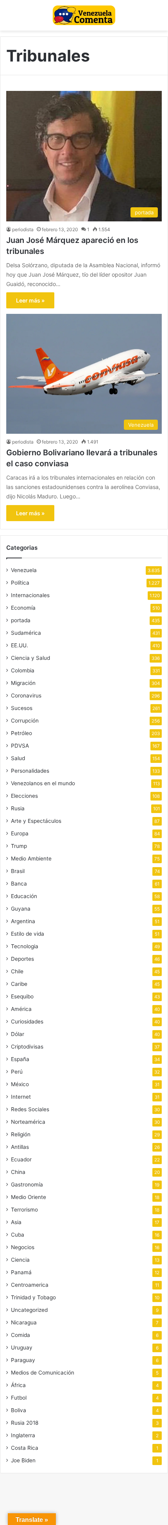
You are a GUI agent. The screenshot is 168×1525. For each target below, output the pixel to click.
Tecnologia (24, 946)
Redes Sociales (30, 1109)
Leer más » (30, 300)
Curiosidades (27, 1021)
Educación (24, 896)
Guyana (20, 909)
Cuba (17, 1235)
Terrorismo (24, 1209)
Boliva (18, 1410)
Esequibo (22, 996)
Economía (23, 608)
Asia (16, 1222)
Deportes (22, 959)
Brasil (18, 871)
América (21, 1009)
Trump (19, 846)
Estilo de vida (27, 934)
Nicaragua (24, 1322)
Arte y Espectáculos (36, 821)
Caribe (19, 984)
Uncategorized (29, 1310)
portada (20, 620)
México (20, 1084)
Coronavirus (26, 695)
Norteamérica (28, 1122)
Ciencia (20, 1260)
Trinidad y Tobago (33, 1297)
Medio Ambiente (31, 858)
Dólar (17, 1034)
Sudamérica (26, 633)
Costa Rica (24, 1448)
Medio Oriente (28, 1197)
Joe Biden (23, 1460)
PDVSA (20, 746)
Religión (20, 1134)
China (18, 1172)
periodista (23, 229)
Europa (20, 833)
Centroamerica (29, 1285)
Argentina (23, 921)
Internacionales (30, 595)
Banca (19, 883)
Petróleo (21, 733)
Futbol (19, 1398)
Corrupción (25, 720)
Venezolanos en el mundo (43, 783)
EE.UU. (19, 645)
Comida (20, 1335)
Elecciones (24, 796)
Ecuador (21, 1159)
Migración (23, 683)
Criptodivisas (27, 1046)
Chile (17, 971)
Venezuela (24, 570)
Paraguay (23, 1360)
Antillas (20, 1147)
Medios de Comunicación (42, 1372)
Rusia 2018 (24, 1423)
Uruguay (21, 1347)
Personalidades (30, 771)
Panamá (21, 1272)
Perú (17, 1072)
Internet (21, 1097)
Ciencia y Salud (30, 658)
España (20, 1059)
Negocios (22, 1247)
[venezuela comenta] (84, 15)
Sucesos (21, 708)
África (18, 1385)
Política (20, 583)
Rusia (18, 808)
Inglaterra (23, 1435)
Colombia (22, 670)
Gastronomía (27, 1184)
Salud (18, 758)
